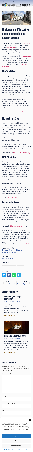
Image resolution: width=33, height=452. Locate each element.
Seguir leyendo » (9, 315)
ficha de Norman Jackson (18, 226)
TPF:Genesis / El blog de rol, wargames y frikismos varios (16, 1)
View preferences (16, 446)
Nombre (5, 396)
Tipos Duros (26, 43)
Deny (16, 441)
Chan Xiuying (24, 243)
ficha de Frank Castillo (14, 198)
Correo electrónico (9, 403)
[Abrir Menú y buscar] (29, 5)
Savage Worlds (26, 56)
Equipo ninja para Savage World (15, 336)
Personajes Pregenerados (9, 264)
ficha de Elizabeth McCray (21, 153)
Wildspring (5, 267)
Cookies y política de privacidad (20, 449)
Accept (16, 436)
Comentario (6, 374)
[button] (30, 420)
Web (3, 410)
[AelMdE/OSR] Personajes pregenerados (12, 297)
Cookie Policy (7, 449)
